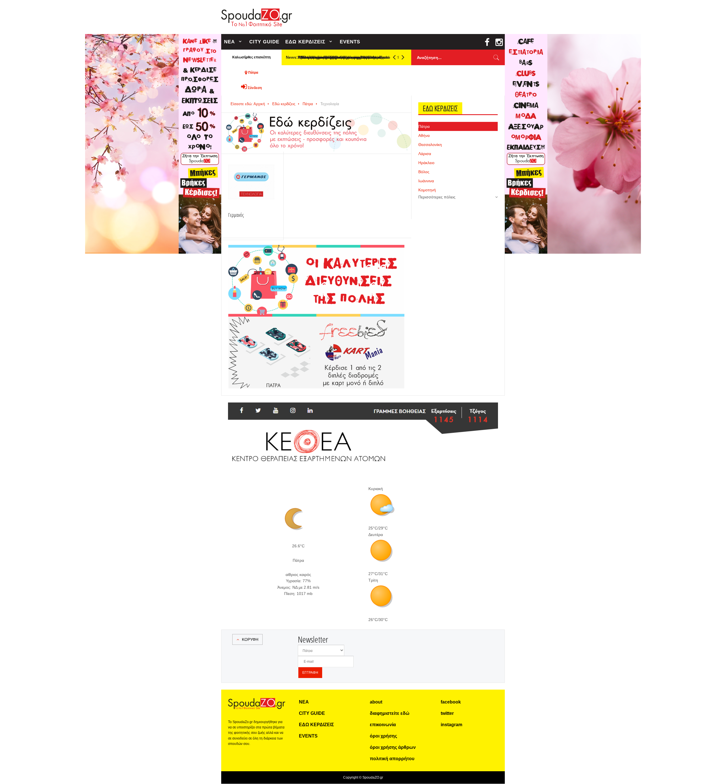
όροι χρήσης (383, 736)
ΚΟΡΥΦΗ (250, 639)
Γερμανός (236, 214)
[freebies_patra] (316, 319)
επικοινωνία (383, 724)
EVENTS (350, 42)
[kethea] (363, 409)
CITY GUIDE (264, 42)
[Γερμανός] (251, 182)
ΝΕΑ (229, 42)
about (376, 702)
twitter (447, 713)
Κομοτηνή (427, 190)
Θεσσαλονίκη (430, 144)
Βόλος (423, 171)
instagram (451, 724)
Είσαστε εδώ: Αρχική (248, 104)
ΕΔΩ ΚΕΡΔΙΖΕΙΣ (305, 42)
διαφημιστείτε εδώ (390, 713)
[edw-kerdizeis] (316, 251)
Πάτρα (308, 104)
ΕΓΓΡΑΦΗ (310, 673)
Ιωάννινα (426, 181)
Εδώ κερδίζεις (283, 104)
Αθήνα (424, 135)
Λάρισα (424, 153)
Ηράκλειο (426, 162)
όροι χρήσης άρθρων (393, 747)
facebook (451, 702)
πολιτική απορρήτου (392, 758)
